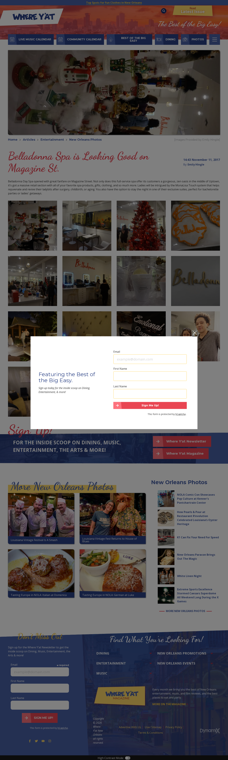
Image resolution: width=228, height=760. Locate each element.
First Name (120, 368)
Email (116, 352)
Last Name (120, 386)
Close (194, 333)
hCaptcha (180, 414)
